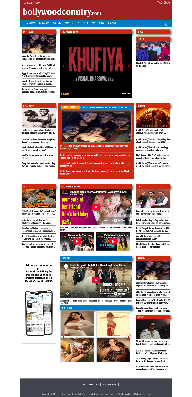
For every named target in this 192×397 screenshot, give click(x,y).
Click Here (126, 93)
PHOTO (141, 38)
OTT (93, 23)
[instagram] (168, 2)
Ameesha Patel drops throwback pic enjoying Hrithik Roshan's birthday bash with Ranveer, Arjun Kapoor (38, 59)
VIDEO (140, 31)
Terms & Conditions (110, 384)
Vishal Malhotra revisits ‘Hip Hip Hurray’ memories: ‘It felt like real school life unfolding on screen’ (39, 213)
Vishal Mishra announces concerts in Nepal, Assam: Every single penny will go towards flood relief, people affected (153, 344)
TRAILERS (65, 258)
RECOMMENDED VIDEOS (71, 186)
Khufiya (65, 93)
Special (68, 23)
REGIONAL (142, 258)
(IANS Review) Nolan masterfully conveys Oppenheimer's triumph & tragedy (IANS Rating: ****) (150, 133)
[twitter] (161, 2)
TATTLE (85, 23)
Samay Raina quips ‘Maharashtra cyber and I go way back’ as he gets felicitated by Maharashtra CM (152, 213)
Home (83, 384)
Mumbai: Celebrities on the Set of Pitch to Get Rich (153, 64)
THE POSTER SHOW (69, 31)
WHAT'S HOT (66, 307)
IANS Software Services (140, 394)
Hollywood (44, 23)
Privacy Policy (93, 384)
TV (78, 23)
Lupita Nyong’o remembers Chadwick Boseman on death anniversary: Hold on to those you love (38, 133)
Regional (112, 23)
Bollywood (30, 23)
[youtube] (165, 2)
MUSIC (141, 316)
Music (101, 23)
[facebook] (158, 2)
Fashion (56, 23)
